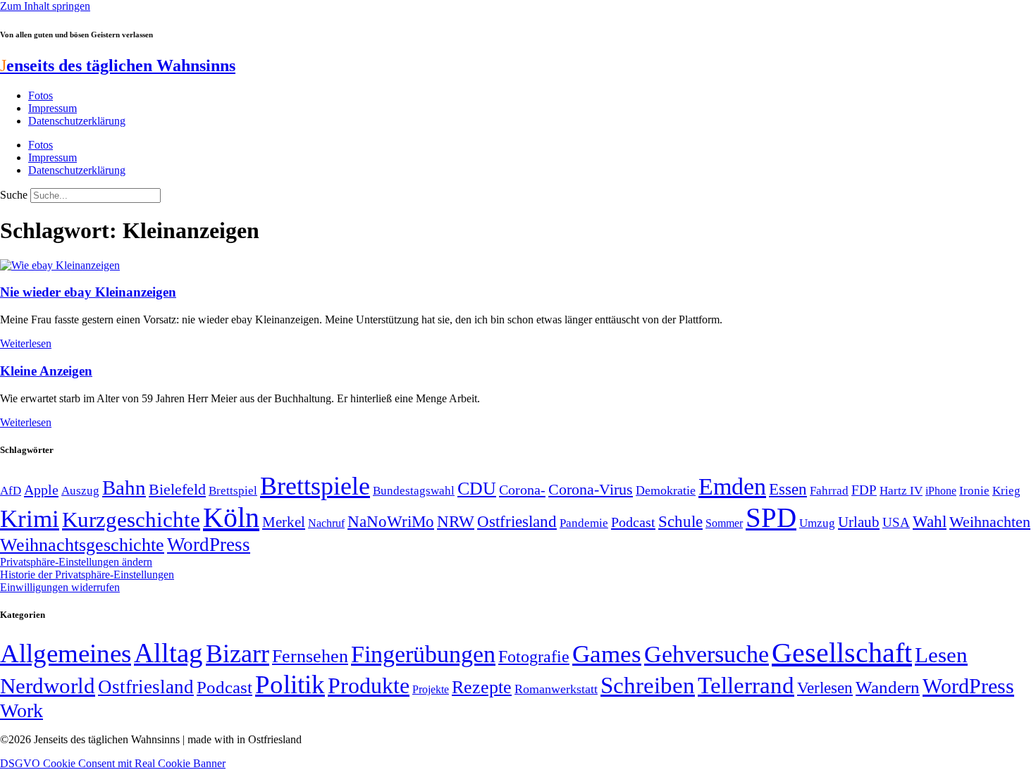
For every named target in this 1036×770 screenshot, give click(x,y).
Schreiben (647, 685)
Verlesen (825, 687)
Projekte (430, 689)
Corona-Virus (590, 489)
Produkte (368, 685)
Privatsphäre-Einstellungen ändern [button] (76, 562)
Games (606, 654)
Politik (290, 684)
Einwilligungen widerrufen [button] (60, 587)
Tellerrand (746, 685)
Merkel (283, 522)
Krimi (29, 519)
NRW (455, 521)
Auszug (80, 490)
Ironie (974, 490)
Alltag (168, 653)
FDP (864, 490)
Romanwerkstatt (556, 689)
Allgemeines (65, 653)
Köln (231, 517)
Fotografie (533, 656)
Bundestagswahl (414, 490)
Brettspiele (315, 486)
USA (896, 522)
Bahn (124, 487)
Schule (680, 521)
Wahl (929, 521)
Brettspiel (233, 490)
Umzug (817, 523)
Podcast (633, 522)
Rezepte (482, 687)
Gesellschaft (842, 653)
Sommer (724, 523)
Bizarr (237, 654)
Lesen (941, 654)
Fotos (40, 95)
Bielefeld (177, 489)
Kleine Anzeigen (46, 371)
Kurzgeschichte (131, 519)
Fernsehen (310, 656)
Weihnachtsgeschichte (82, 545)
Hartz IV (901, 490)
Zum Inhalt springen (45, 6)
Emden (732, 486)
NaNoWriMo (390, 521)
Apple (41, 489)
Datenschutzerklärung (76, 121)
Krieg (1006, 490)
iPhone (940, 491)
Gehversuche (706, 654)
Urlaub (859, 522)
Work (21, 710)
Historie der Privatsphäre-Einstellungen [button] (87, 574)
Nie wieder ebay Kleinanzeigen (88, 292)
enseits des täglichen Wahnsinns (117, 65)
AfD (10, 490)
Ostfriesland (517, 521)
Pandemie (584, 523)
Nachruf (326, 523)
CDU (476, 488)
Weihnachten (989, 521)
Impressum (52, 108)
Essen (788, 489)
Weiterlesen (25, 343)
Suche (13, 195)
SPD (771, 517)
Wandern (888, 687)
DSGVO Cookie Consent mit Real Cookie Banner (113, 763)
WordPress (208, 544)
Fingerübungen (423, 654)
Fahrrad (829, 490)
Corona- (522, 489)
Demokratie (666, 490)
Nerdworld (47, 685)
